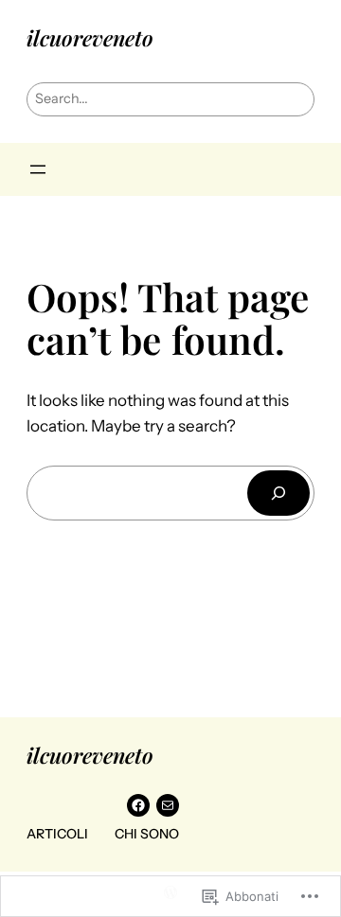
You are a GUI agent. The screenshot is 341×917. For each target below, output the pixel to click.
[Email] (167, 805)
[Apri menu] (38, 169)
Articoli (57, 833)
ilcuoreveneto (90, 38)
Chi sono (147, 833)
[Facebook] (138, 805)
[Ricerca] (278, 492)
